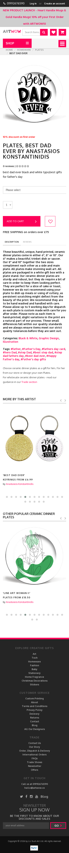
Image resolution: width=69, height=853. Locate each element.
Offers (34, 769)
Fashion (34, 665)
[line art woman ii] (34, 556)
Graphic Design (49, 338)
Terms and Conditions (34, 706)
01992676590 (16, 3)
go (56, 825)
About (34, 702)
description (12, 242)
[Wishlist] (53, 32)
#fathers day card (53, 349)
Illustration (10, 341)
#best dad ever (35, 355)
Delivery (34, 713)
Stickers (34, 684)
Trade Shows (34, 762)
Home (9, 49)
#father (16, 349)
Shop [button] (10, 43)
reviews (27, 242)
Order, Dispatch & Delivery (34, 750)
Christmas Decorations (35, 680)
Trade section (29, 381)
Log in (33, 3)
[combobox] (7, 205)
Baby (34, 669)
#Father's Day (31, 349)
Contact (34, 721)
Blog (34, 725)
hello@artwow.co (34, 787)
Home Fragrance (34, 676)
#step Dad (25, 352)
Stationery (34, 673)
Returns (34, 717)
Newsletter (34, 766)
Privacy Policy (35, 710)
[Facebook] (26, 796)
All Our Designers (34, 729)
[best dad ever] (34, 438)
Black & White (28, 338)
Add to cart (15, 221)
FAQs (35, 758)
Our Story (34, 746)
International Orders (34, 754)
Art (34, 653)
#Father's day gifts (33, 359)
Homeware (24, 49)
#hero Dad (10, 352)
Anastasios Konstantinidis (19, 484)
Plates (39, 49)
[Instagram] (31, 796)
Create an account (54, 3)
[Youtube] (36, 796)
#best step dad (43, 352)
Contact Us (34, 743)
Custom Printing (34, 698)
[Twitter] (21, 796)
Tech (35, 657)
